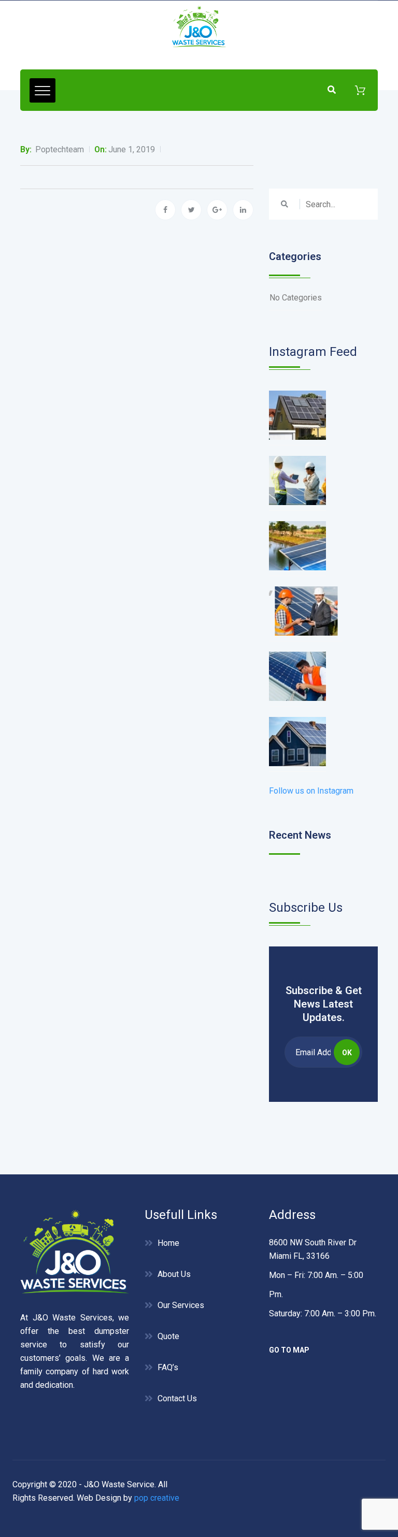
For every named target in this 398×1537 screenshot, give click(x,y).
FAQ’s (168, 1367)
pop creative (156, 1498)
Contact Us (177, 1398)
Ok (347, 1052)
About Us (174, 1274)
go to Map (289, 1350)
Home (168, 1243)
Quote (168, 1336)
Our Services (181, 1305)
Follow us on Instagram (311, 791)
